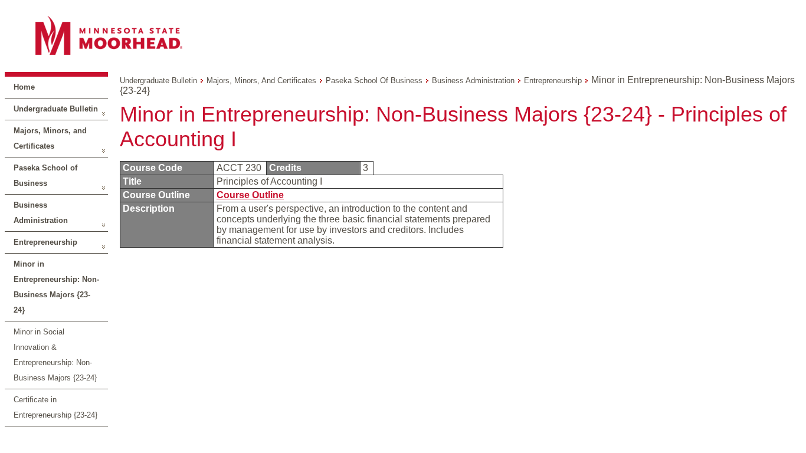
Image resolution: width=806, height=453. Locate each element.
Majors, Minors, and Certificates (50, 138)
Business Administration (41, 213)
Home (24, 87)
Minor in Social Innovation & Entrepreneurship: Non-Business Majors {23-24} (55, 354)
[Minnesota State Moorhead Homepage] (403, 35)
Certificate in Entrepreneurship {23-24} (55, 407)
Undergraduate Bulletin (56, 108)
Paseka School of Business (45, 175)
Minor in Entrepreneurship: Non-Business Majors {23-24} (56, 287)
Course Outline (250, 195)
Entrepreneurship (45, 242)
